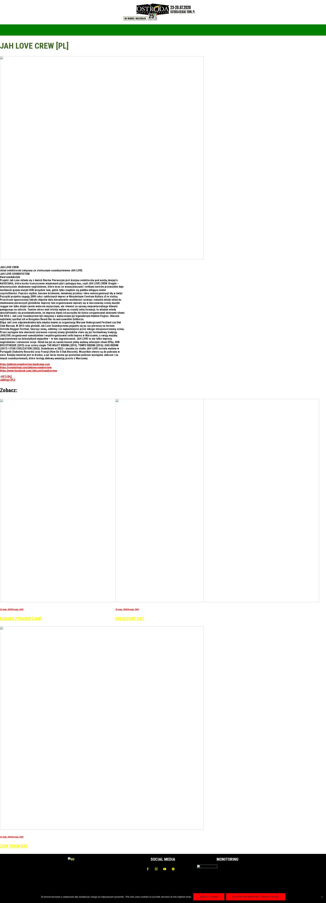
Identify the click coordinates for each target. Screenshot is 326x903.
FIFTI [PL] (6, 376)
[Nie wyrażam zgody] (321, 897)
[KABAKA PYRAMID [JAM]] (102, 601)
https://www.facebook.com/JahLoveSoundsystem (28, 370)
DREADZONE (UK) (129, 618)
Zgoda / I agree (209, 896)
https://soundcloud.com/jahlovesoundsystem (26, 367)
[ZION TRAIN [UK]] (102, 828)
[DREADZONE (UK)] (217, 601)
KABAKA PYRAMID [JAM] (21, 618)
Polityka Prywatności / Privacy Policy (255, 896)
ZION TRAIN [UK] (13, 846)
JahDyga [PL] (7, 379)
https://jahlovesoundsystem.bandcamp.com (25, 364)
